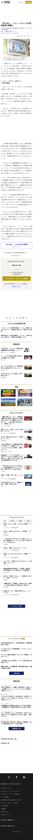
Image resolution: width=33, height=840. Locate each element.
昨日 (12, 521)
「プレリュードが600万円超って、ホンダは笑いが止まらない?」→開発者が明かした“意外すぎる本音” (16, 329)
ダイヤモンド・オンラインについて (11, 784)
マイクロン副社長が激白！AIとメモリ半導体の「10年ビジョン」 (16, 655)
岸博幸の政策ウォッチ (10, 31)
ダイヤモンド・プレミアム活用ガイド (11, 794)
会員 (28, 521)
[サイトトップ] (7, 2)
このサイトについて (6, 788)
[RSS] (24, 777)
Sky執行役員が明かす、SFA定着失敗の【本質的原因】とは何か (16, 644)
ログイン (21, 2)
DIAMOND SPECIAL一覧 (8, 739)
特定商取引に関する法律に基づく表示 (11, 800)
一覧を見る (16, 673)
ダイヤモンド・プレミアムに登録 (16, 279)
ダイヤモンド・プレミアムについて (10, 791)
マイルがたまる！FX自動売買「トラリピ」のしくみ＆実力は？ (16, 649)
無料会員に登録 (16, 265)
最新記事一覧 (16, 728)
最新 (4, 521)
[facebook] (16, 777)
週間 (20, 521)
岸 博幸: (16, 28)
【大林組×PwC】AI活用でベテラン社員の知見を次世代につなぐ (16, 661)
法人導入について (5, 814)
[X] (9, 777)
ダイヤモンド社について (8, 826)
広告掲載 (3, 809)
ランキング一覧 (16, 606)
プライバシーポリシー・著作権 (9, 803)
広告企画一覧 (5, 743)
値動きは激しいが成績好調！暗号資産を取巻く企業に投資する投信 (16, 667)
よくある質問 (4, 806)
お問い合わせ (4, 812)
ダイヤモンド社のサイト (8, 820)
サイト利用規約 (5, 797)
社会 (2, 31)
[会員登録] (28, 2)
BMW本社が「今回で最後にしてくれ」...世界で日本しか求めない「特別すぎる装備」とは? (16, 336)
